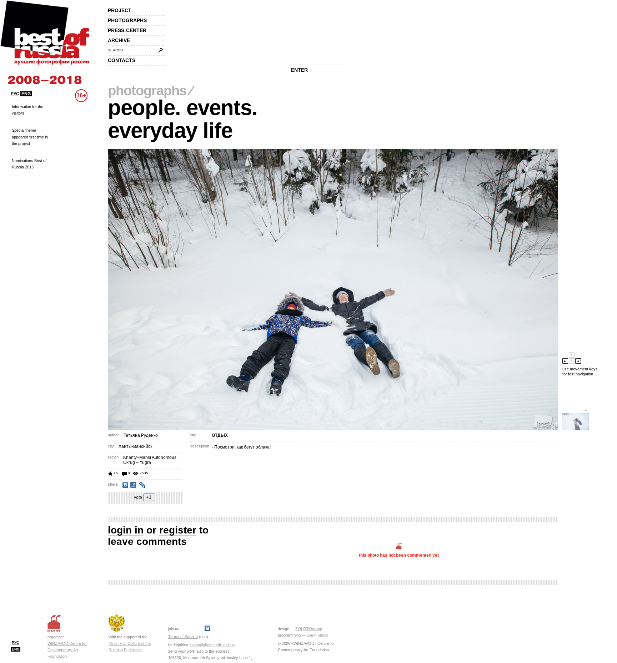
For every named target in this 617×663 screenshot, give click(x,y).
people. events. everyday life (182, 119)
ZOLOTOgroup (308, 629)
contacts (121, 60)
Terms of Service (183, 636)
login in (126, 530)
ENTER (299, 70)
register (177, 530)
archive (119, 40)
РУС (15, 93)
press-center (127, 30)
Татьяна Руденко (141, 435)
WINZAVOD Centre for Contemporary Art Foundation (67, 649)
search (115, 50)
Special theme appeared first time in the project (30, 136)
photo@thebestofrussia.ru (212, 645)
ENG (26, 93)
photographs (127, 20)
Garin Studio (317, 635)
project (119, 10)
